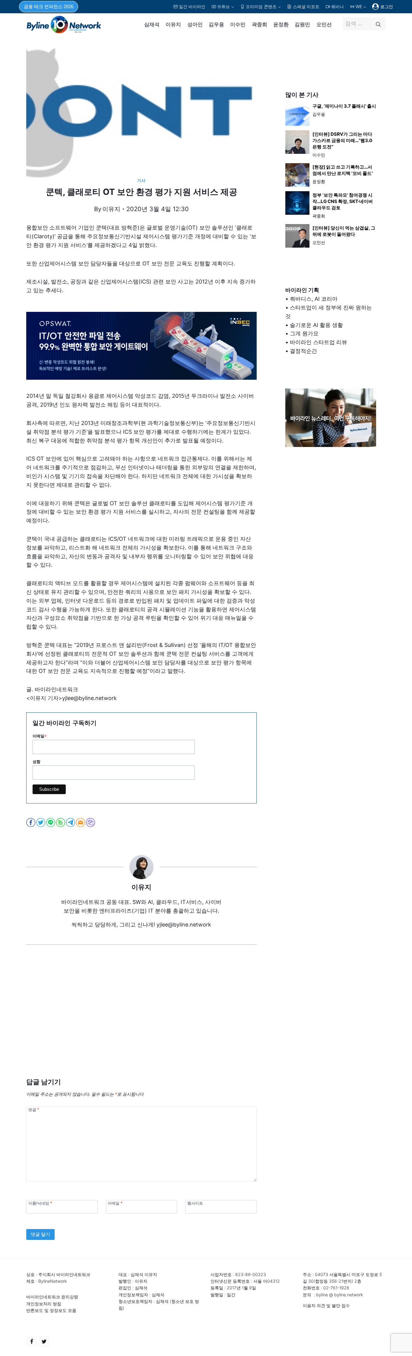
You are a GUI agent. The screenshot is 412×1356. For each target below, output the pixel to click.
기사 (141, 180)
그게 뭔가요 (304, 333)
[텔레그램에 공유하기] (71, 822)
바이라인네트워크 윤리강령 (52, 1296)
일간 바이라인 (192, 6)
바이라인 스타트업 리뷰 (318, 342)
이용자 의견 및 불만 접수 (326, 1305)
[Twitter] (44, 1341)
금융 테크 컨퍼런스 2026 (48, 6)
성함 (36, 761)
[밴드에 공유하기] (61, 822)
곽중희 (259, 24)
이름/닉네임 (40, 1203)
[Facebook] (31, 1341)
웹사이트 (195, 1203)
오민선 (324, 24)
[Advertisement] (141, 1020)
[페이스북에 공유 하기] (31, 822)
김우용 (216, 24)
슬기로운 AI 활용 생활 (316, 325)
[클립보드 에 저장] (91, 822)
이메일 (40, 736)
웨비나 (337, 6)
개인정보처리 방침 (43, 1303)
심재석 (152, 24)
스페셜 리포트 (306, 6)
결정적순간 (303, 351)
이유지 (173, 24)
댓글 (33, 1109)
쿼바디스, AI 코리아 (314, 299)
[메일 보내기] (81, 822)
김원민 (302, 24)
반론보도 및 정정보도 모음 (51, 1310)
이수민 (238, 24)
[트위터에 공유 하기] (41, 822)
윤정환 (281, 24)
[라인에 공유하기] (51, 822)
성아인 (195, 24)
